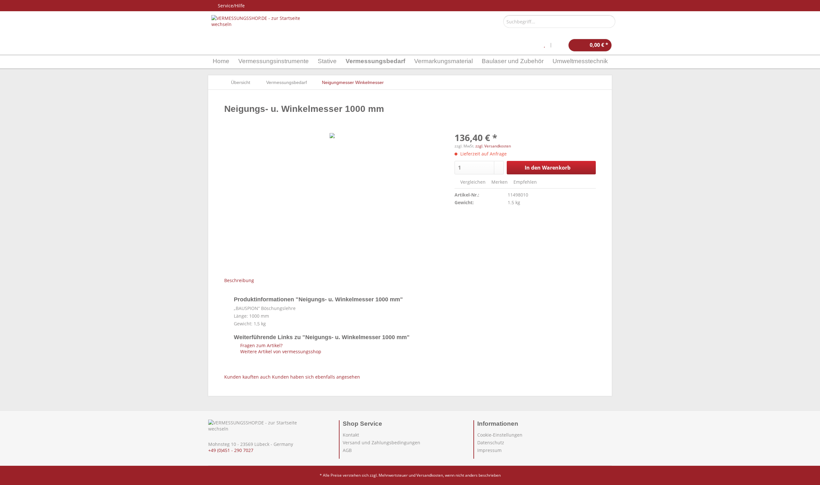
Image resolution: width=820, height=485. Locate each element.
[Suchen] (609, 21)
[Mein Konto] (560, 45)
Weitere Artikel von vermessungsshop (280, 351)
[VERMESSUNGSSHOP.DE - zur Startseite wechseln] (256, 21)
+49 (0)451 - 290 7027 (230, 450)
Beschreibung (239, 280)
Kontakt (351, 435)
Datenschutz (490, 442)
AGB (347, 450)
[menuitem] (559, 24)
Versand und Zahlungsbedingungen (381, 442)
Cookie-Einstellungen (499, 435)
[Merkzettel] (544, 45)
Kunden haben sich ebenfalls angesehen (316, 377)
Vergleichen (472, 182)
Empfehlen (524, 182)
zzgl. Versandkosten (493, 146)
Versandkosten (429, 475)
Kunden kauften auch (247, 377)
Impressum (489, 450)
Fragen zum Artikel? (261, 345)
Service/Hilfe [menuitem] (231, 6)
